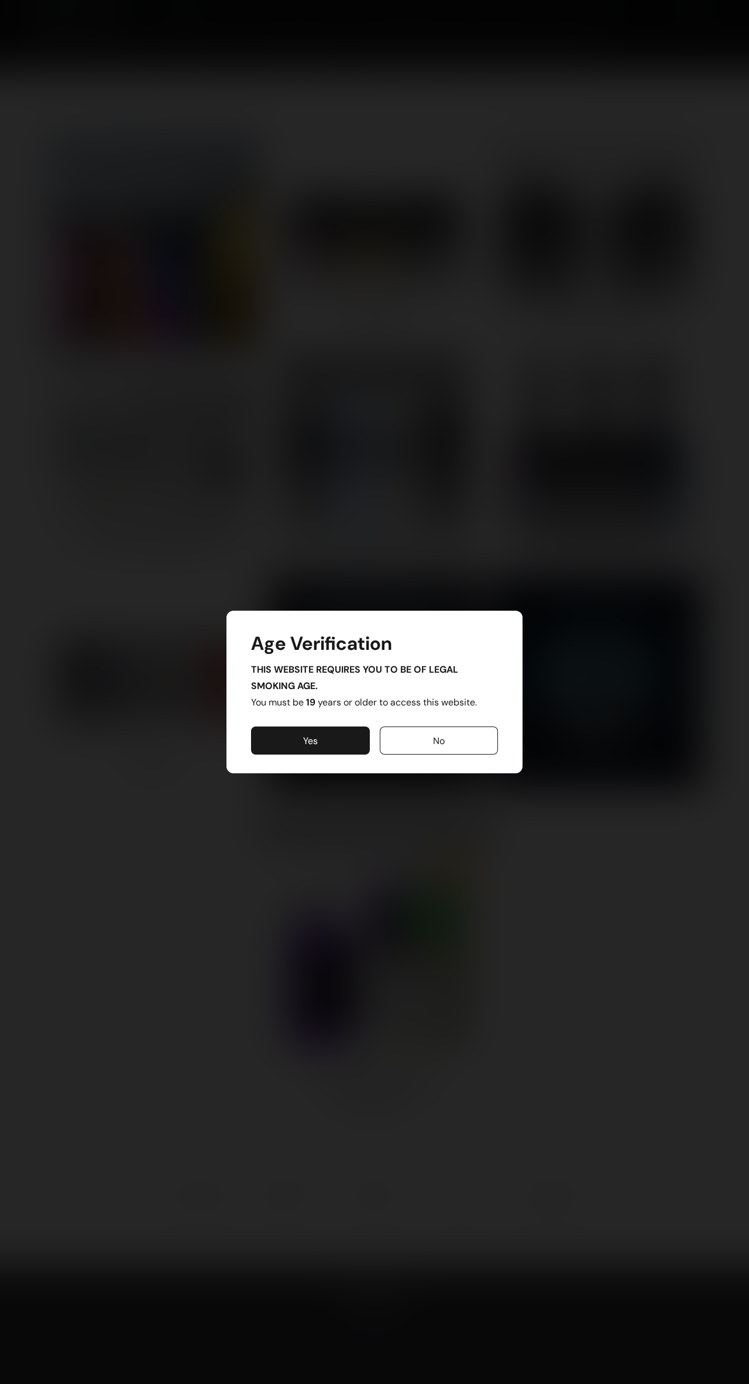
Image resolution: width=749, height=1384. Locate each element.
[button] (310, 741)
